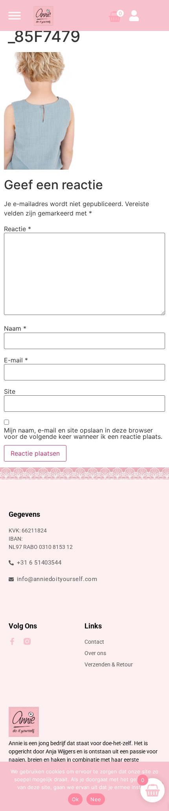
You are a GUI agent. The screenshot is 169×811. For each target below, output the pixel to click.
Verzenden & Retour (108, 664)
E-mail (16, 360)
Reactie (17, 229)
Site (9, 391)
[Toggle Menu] (14, 15)
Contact (94, 642)
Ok (75, 799)
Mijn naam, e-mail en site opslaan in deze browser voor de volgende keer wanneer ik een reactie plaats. (83, 433)
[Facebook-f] (12, 641)
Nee (95, 799)
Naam (15, 328)
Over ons (95, 653)
